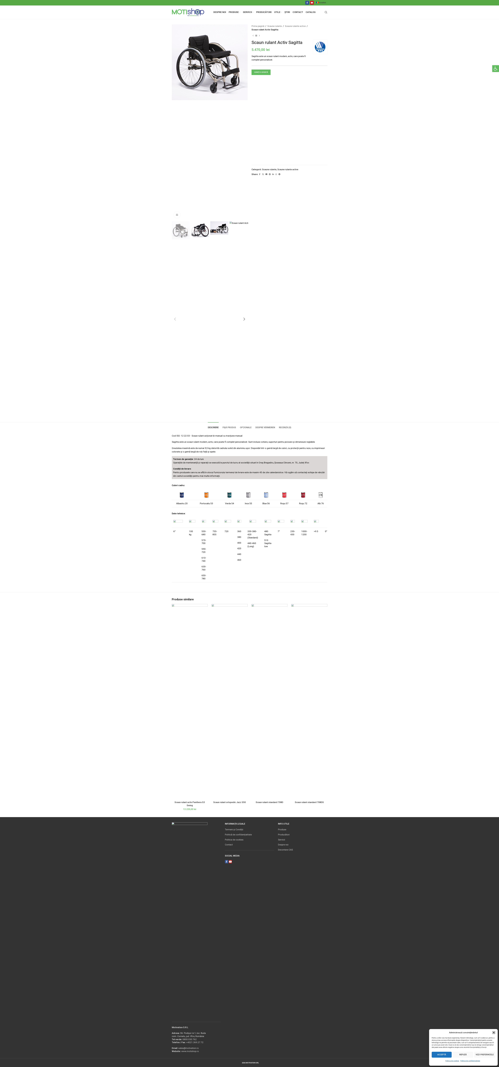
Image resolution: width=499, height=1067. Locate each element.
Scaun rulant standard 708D (269, 802)
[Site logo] (188, 12)
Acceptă (441, 1054)
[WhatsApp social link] (276, 174)
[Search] (326, 12)
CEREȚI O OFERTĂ (261, 72)
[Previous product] (253, 35)
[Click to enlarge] (177, 215)
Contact (229, 844)
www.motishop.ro (190, 1051)
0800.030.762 (190, 1039)
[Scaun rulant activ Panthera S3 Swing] (190, 702)
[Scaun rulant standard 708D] (270, 702)
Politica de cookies (452, 1061)
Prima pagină (258, 26)
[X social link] (263, 174)
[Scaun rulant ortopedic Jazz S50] (230, 702)
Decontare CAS (285, 849)
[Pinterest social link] (269, 174)
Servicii (281, 839)
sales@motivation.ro (188, 1048)
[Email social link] (266, 174)
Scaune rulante (274, 26)
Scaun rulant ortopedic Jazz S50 (229, 802)
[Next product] (259, 35)
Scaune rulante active (295, 26)
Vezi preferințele (485, 1054)
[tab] (213, 426)
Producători (284, 834)
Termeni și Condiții (234, 829)
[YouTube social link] (312, 3)
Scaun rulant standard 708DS (309, 802)
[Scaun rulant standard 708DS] (309, 702)
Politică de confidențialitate (470, 1061)
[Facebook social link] (307, 3)
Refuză (463, 1054)
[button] (495, 68)
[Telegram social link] (279, 174)
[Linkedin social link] (273, 174)
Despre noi (283, 844)
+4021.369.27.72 (194, 1042)
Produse (282, 829)
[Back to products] (256, 35)
